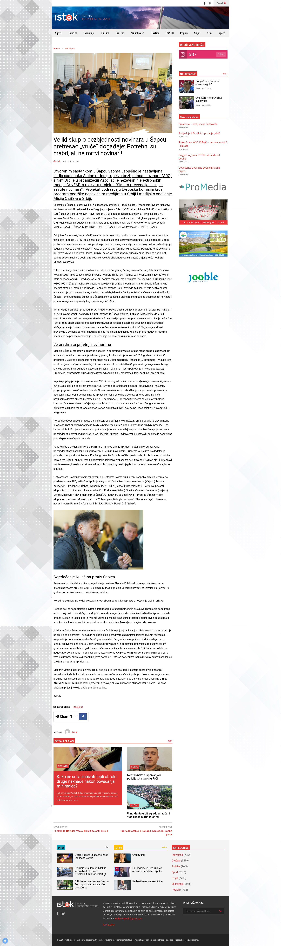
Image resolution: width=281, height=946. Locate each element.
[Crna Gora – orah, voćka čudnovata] (186, 102)
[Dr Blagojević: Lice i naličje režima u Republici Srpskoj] (122, 872)
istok (57, 161)
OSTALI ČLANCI (64, 741)
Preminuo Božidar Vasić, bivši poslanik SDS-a (81, 831)
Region (184, 33)
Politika (73, 33)
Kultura (105, 33)
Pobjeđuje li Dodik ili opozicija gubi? (207, 83)
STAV (118, 847)
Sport (222, 33)
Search (220, 3)
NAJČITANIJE (188, 74)
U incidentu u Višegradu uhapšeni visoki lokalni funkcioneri (148, 815)
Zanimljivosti (137, 33)
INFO (61, 847)
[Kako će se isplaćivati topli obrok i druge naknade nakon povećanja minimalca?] (88, 759)
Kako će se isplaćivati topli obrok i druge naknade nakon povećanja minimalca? (87, 781)
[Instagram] (209, 3)
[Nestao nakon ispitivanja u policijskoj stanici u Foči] (149, 759)
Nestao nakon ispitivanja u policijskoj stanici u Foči (144, 776)
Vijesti (58, 33)
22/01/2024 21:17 (71, 161)
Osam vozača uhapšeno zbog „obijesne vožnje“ (91, 856)
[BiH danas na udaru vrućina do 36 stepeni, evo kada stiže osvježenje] (65, 885)
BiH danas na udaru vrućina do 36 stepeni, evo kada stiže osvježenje (92, 884)
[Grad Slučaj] (122, 858)
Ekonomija (89, 33)
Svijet (197, 33)
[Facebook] (204, 3)
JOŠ (169, 741)
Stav (209, 33)
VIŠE (225, 74)
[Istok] (82, 17)
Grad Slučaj (138, 854)
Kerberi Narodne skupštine (147, 881)
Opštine (155, 33)
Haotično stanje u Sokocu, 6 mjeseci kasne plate (146, 832)
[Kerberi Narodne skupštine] (122, 885)
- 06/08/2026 (206, 89)
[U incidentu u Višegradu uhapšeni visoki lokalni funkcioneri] (149, 797)
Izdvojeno (78, 706)
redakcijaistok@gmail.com (128, 918)
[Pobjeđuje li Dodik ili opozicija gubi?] (186, 86)
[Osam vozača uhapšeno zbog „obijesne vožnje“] (65, 858)
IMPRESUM (108, 924)
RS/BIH (170, 33)
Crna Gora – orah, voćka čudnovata (198, 124)
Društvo (120, 33)
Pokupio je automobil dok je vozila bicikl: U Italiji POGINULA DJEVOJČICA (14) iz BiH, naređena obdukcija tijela (91, 874)
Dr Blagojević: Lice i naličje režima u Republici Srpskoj (147, 870)
